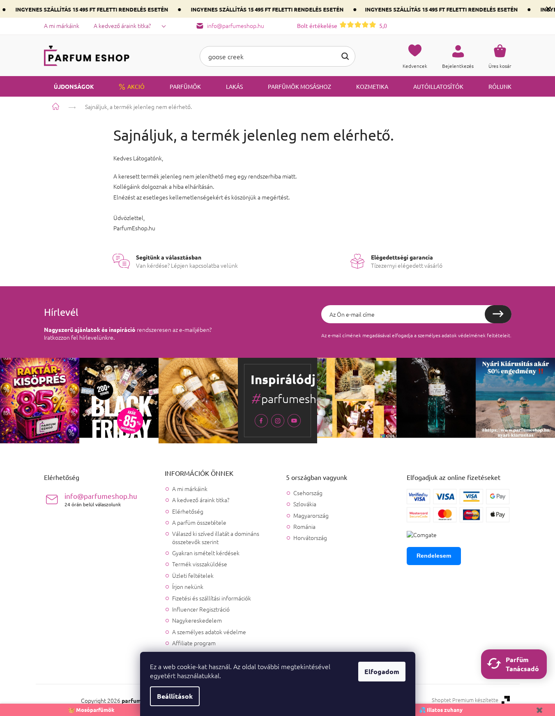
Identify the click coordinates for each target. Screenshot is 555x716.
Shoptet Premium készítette (465, 700)
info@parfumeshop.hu (100, 499)
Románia (304, 527)
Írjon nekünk (187, 586)
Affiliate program (194, 643)
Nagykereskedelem (197, 620)
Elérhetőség (187, 511)
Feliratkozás (498, 314)
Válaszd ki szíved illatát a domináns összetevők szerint (215, 537)
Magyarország (311, 515)
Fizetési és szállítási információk (211, 598)
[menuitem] (69, 86)
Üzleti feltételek (193, 575)
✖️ (539, 710)
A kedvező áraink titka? (122, 25)
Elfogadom (381, 671)
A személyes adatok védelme (209, 632)
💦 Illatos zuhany (441, 709)
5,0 (342, 25)
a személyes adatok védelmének (450, 335)
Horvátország (310, 538)
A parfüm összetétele (199, 522)
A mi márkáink (61, 25)
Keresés (345, 56)
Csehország (307, 493)
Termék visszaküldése (199, 564)
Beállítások (175, 696)
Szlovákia (304, 504)
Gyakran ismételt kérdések (206, 553)
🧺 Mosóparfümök (91, 709)
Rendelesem (434, 555)
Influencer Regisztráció (201, 609)
